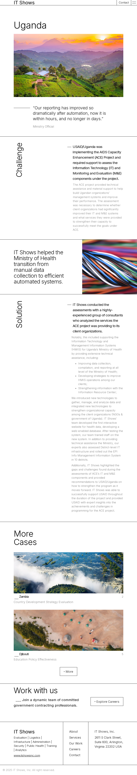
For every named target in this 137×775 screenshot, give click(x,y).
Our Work (76, 743)
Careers (74, 749)
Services (75, 737)
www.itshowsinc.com (27, 755)
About (73, 731)
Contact (74, 755)
